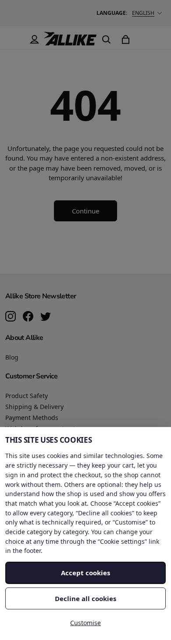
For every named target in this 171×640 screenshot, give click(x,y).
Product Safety (26, 396)
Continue (85, 210)
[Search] (106, 39)
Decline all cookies (85, 598)
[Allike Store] (70, 42)
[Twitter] (45, 317)
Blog (11, 357)
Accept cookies (85, 572)
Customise (85, 623)
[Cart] (125, 39)
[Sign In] (34, 39)
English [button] (143, 13)
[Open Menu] (15, 39)
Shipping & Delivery (34, 406)
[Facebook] (28, 317)
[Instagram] (10, 317)
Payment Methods (31, 417)
